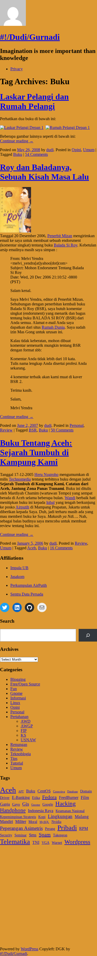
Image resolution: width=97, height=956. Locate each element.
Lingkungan (60, 816)
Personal (77, 425)
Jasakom (17, 576)
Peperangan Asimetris (21, 828)
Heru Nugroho (46, 474)
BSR (33, 430)
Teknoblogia (20, 754)
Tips (13, 758)
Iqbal (50, 502)
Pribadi (67, 827)
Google (47, 804)
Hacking (65, 803)
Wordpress (77, 842)
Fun (13, 689)
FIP (24, 730)
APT (21, 791)
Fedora (49, 797)
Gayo (16, 804)
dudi (50, 150)
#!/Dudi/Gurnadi (30, 37)
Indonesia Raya (40, 810)
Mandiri (6, 821)
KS (23, 735)
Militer (20, 821)
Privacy (16, 69)
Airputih (22, 507)
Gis (25, 804)
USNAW (28, 740)
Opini (76, 150)
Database (72, 791)
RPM (83, 828)
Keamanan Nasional (70, 811)
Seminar (20, 835)
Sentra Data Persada (26, 594)
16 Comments (61, 548)
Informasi (18, 698)
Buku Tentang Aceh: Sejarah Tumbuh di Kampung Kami (36, 452)
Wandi (70, 498)
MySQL (44, 822)
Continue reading (16, 141)
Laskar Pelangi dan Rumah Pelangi (34, 101)
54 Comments (36, 154)
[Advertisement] (48, 898)
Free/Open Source (25, 684)
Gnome (16, 693)
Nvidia (56, 822)
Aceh (31, 548)
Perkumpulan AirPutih (28, 585)
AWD (26, 721)
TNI (35, 842)
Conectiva (59, 791)
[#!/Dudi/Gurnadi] (13, 24)
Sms (32, 834)
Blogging (18, 679)
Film (85, 797)
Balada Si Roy (65, 245)
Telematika (15, 841)
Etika (36, 798)
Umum (88, 150)
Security (6, 835)
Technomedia (20, 479)
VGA (45, 843)
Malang (82, 816)
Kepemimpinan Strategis (18, 817)
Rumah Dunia (53, 327)
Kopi (42, 817)
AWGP (27, 726)
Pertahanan (19, 716)
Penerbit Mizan (59, 236)
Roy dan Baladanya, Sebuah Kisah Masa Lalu (44, 172)
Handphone (13, 810)
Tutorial (16, 763)
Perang (50, 829)
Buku (17, 154)
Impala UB (19, 568)
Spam (45, 834)
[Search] (88, 635)
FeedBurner (68, 797)
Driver (5, 798)
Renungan (18, 744)
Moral (32, 822)
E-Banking (21, 797)
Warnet (57, 843)
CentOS (44, 791)
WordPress (29, 949)
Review (6, 430)
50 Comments (62, 430)
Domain (86, 791)
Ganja (5, 804)
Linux (15, 702)
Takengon (60, 835)
